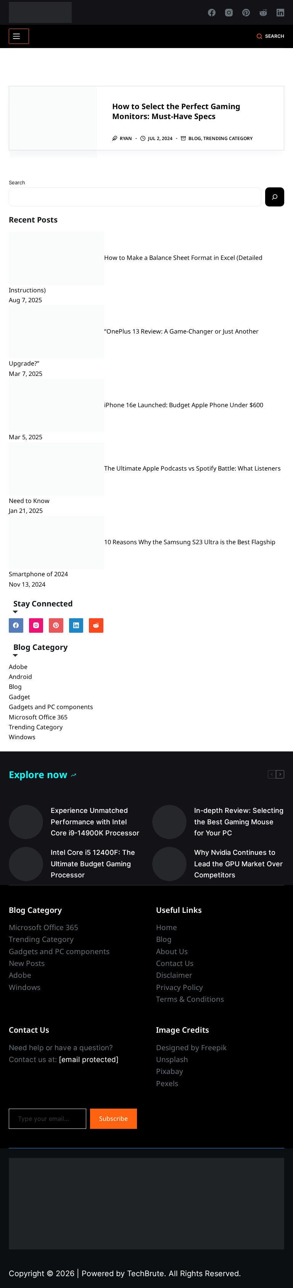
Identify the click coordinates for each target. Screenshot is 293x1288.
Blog (194, 138)
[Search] (274, 196)
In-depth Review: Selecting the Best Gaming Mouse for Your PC (238, 821)
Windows (22, 737)
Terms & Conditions (190, 999)
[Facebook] (212, 12)
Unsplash (172, 1059)
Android (20, 676)
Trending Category (228, 138)
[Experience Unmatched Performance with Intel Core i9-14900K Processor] (26, 822)
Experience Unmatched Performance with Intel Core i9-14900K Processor (95, 821)
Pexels (167, 1083)
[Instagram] (229, 12)
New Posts (27, 963)
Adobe (18, 667)
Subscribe (113, 1118)
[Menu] (19, 36)
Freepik (214, 1048)
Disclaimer (174, 975)
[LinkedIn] (280, 12)
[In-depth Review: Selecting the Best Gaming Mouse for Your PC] (169, 822)
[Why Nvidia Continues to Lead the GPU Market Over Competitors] (169, 864)
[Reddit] (263, 12)
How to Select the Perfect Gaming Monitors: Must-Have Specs (176, 111)
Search (17, 182)
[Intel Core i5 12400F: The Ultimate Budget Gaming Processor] (26, 864)
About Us (172, 951)
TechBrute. (146, 1273)
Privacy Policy (179, 987)
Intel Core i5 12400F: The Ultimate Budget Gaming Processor (93, 863)
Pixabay (169, 1071)
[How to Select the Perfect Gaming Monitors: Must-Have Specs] (53, 122)
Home (166, 927)
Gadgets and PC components (51, 707)
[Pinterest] (246, 12)
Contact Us (174, 963)
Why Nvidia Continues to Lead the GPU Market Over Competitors (238, 863)
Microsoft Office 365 (38, 717)
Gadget (19, 697)
